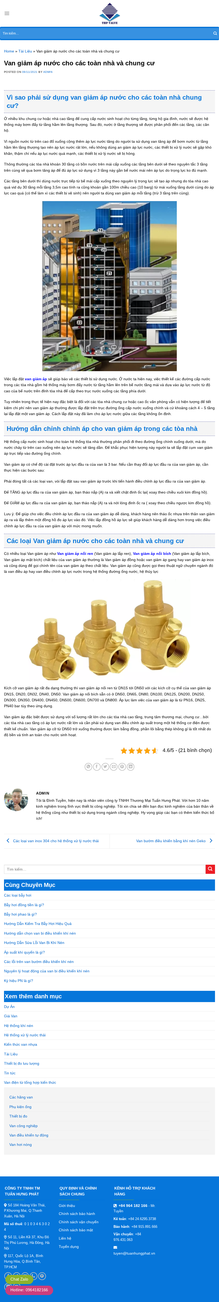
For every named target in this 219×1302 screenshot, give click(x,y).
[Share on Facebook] (97, 767)
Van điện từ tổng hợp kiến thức (30, 1082)
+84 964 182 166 (133, 1205)
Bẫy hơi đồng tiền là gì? (24, 905)
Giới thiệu (67, 1205)
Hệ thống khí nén (18, 1025)
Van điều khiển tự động (28, 1135)
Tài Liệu (11, 1054)
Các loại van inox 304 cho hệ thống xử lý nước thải (55, 841)
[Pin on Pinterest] (122, 767)
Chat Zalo (19, 1279)
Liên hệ (65, 1238)
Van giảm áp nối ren (75, 553)
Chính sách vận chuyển (79, 1222)
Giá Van (10, 1016)
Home (9, 51)
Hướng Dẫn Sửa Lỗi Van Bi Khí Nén (34, 942)
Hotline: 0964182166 (29, 1290)
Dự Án (9, 1006)
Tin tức (9, 1073)
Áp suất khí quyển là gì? (24, 952)
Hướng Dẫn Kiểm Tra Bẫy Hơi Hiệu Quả (38, 923)
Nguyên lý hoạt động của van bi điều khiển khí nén (46, 971)
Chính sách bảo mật (76, 1230)
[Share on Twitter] (105, 767)
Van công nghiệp (23, 1126)
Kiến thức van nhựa (20, 1044)
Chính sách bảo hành (77, 1213)
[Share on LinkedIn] (131, 767)
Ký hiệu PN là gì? (18, 981)
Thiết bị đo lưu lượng (21, 1063)
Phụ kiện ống (20, 1107)
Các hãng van (21, 1097)
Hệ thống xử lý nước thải (25, 1035)
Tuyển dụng (69, 1246)
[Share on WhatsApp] (88, 767)
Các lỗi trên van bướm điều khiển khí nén (39, 961)
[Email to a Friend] (114, 767)
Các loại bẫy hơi (17, 895)
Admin (47, 71)
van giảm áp (36, 379)
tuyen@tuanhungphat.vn (134, 1253)
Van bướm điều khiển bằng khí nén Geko (171, 841)
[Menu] (7, 13)
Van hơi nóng (20, 1144)
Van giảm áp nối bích (152, 553)
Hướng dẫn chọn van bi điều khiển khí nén (40, 933)
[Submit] (215, 33)
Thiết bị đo (18, 1116)
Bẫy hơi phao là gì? (20, 914)
